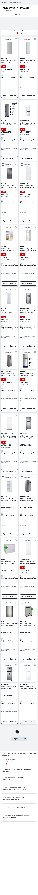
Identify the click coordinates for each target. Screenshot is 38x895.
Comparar (7, 39)
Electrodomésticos (15, 2)
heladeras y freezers (11, 762)
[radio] (21, 33)
